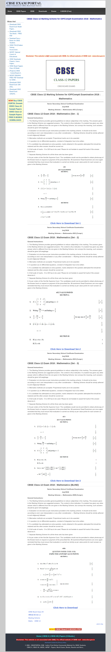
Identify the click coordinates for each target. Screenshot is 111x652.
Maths (30, 621)
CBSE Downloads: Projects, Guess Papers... (15, 61)
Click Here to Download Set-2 (65, 349)
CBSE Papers (21, 11)
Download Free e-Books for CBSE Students (15, 41)
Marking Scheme (34, 618)
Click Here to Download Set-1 (65, 223)
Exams (53, 11)
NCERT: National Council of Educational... (15, 54)
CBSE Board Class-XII (36, 612)
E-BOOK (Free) (66, 11)
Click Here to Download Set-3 (65, 481)
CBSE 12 (37, 621)
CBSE (32, 11)
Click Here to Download (65, 607)
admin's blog (99, 624)
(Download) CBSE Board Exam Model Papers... (16, 27)
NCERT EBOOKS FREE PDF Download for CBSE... (16, 78)
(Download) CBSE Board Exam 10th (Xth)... (15, 85)
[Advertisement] (65, 39)
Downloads (43, 11)
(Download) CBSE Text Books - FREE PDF (16, 34)
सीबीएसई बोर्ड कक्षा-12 (34, 615)
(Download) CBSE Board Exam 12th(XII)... (15, 91)
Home (10, 11)
